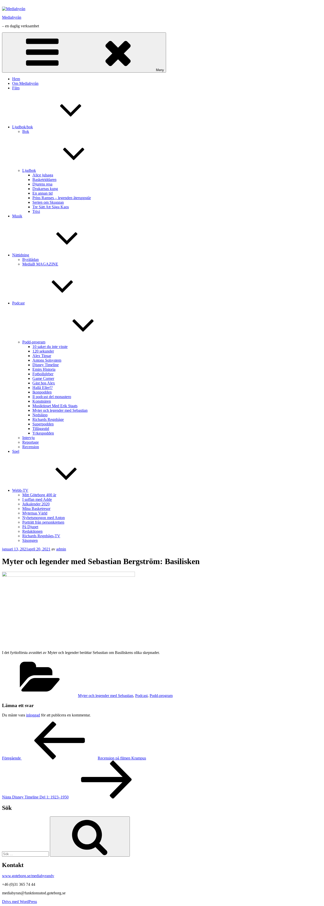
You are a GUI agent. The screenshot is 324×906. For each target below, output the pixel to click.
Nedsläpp (40, 415)
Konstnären (41, 401)
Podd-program (33, 342)
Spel (15, 451)
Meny (160, 70)
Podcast (18, 303)
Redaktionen (32, 531)
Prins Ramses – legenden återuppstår (61, 198)
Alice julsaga (42, 175)
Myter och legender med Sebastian (60, 410)
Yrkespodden (43, 433)
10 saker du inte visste (50, 346)
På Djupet (30, 527)
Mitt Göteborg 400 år (39, 495)
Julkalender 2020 (36, 504)
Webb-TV (20, 490)
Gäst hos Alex (43, 383)
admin (61, 549)
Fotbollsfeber (42, 374)
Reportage (30, 442)
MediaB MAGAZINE (40, 264)
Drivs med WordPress (19, 901)
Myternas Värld (34, 513)
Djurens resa (42, 184)
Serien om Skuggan (48, 202)
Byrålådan (30, 259)
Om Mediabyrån (25, 83)
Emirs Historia (43, 369)
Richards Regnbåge (48, 419)
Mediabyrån (11, 17)
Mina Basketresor (36, 508)
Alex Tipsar (41, 356)
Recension (30, 447)
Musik (17, 216)
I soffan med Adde (37, 499)
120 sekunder (43, 351)
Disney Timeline (45, 365)
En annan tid (42, 193)
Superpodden (43, 424)
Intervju (28, 438)
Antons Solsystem (46, 360)
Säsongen (30, 540)
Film (15, 88)
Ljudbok (29, 170)
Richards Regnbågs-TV (41, 536)
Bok (25, 131)
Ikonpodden (42, 392)
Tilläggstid (40, 428)
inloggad (33, 715)
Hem (16, 79)
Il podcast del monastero (51, 397)
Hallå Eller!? (42, 387)
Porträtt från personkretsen (43, 522)
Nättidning (20, 255)
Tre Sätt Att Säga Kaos (50, 207)
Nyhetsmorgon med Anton (43, 518)
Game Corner (43, 378)
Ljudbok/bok (22, 127)
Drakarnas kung (45, 189)
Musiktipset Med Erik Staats (54, 406)
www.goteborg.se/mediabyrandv (28, 876)
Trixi (36, 211)
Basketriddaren (44, 179)
